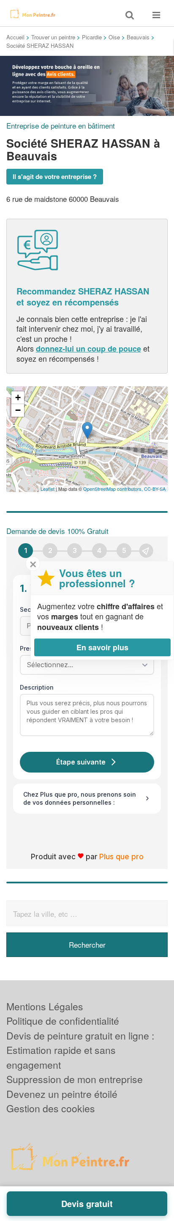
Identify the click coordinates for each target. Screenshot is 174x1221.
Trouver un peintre (53, 37)
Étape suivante (81, 762)
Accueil (15, 37)
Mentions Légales (44, 1006)
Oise (114, 37)
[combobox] (84, 664)
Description (37, 687)
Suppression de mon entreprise (74, 1079)
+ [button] (18, 397)
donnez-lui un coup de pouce (88, 348)
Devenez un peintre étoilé (61, 1094)
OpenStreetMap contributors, (113, 488)
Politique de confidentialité (62, 1021)
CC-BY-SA (155, 488)
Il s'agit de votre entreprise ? (55, 176)
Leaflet (47, 488)
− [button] (18, 410)
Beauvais (138, 37)
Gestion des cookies (50, 1108)
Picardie (92, 37)
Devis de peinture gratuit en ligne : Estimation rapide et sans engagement (80, 1050)
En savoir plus (102, 647)
